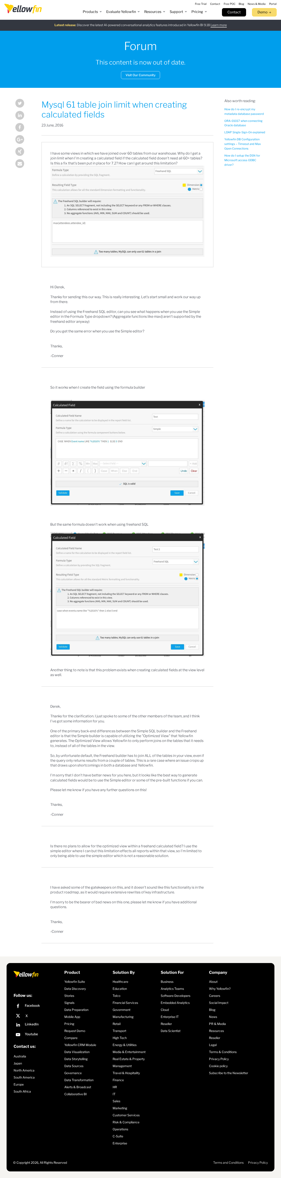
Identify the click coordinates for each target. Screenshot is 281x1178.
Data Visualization (77, 1052)
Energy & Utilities (125, 1045)
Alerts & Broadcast (77, 1087)
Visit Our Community (141, 75)
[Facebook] (23, 128)
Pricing (69, 1024)
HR (115, 1087)
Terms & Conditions (223, 1052)
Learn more (219, 25)
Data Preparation (76, 1010)
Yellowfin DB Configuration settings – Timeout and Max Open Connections (242, 144)
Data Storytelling (76, 1059)
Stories (69, 996)
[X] (38, 1016)
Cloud (165, 1010)
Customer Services (126, 1115)
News (213, 1017)
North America (24, 1070)
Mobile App (72, 1017)
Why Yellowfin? (220, 988)
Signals (69, 1003)
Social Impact (218, 1003)
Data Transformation (79, 1080)
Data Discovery (75, 988)
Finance (118, 1080)
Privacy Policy (219, 1059)
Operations (120, 1129)
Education (120, 988)
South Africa (22, 1091)
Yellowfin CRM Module (80, 1045)
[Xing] (23, 152)
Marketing (120, 1108)
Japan (18, 1063)
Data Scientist (170, 1031)
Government (121, 1010)
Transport (119, 1031)
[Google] (23, 140)
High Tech (120, 1038)
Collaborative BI (75, 1094)
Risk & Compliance (126, 1122)
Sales (116, 1101)
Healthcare (120, 981)
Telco (116, 996)
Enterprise (120, 1143)
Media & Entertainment (129, 1052)
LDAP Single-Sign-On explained (244, 132)
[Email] (23, 164)
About (213, 981)
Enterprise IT (170, 1017)
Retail (117, 1024)
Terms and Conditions (228, 1162)
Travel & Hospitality (126, 1073)
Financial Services (125, 1003)
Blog (212, 1010)
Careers (214, 996)
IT (114, 1094)
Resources (216, 1031)
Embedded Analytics (175, 1003)
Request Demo (74, 1031)
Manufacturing (123, 1017)
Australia (20, 1056)
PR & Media (217, 1024)
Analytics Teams (172, 988)
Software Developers (175, 996)
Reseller (166, 1024)
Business (167, 981)
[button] (92, 12)
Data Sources (73, 1066)
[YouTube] (38, 1035)
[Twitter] (23, 104)
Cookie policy (218, 1066)
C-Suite (118, 1136)
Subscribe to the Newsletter (228, 1073)
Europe (19, 1084)
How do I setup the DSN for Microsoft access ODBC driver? (242, 160)
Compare (70, 1038)
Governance (73, 1073)
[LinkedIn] (23, 116)
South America (24, 1077)
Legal (213, 1045)
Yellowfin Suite (74, 981)
